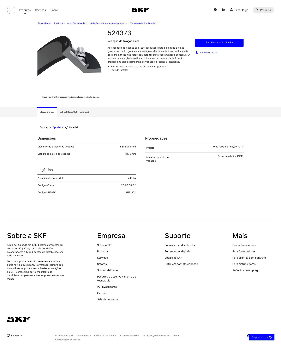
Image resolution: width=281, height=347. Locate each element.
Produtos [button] (25, 10)
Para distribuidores (244, 264)
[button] (215, 10)
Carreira (102, 293)
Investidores (109, 286)
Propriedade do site (129, 335)
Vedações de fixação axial (142, 23)
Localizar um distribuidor (219, 42)
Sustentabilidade (107, 270)
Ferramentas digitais (177, 251)
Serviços (102, 257)
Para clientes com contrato (249, 257)
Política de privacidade (105, 335)
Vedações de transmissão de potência (108, 23)
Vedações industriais (76, 23)
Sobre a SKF (104, 245)
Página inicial (44, 23)
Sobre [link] (54, 10)
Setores (102, 264)
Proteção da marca (244, 245)
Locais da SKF (173, 257)
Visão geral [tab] (47, 112)
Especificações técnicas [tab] (74, 112)
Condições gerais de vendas (155, 335)
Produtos (58, 23)
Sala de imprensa (107, 299)
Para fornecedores (243, 251)
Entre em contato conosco (181, 264)
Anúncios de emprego (245, 270)
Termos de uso (84, 335)
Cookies (176, 335)
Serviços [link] (40, 10)
